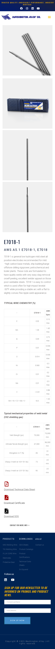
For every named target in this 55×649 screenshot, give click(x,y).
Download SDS (11, 516)
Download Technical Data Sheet (19, 489)
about (38, 539)
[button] (49, 17)
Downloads (26, 539)
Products (9, 539)
